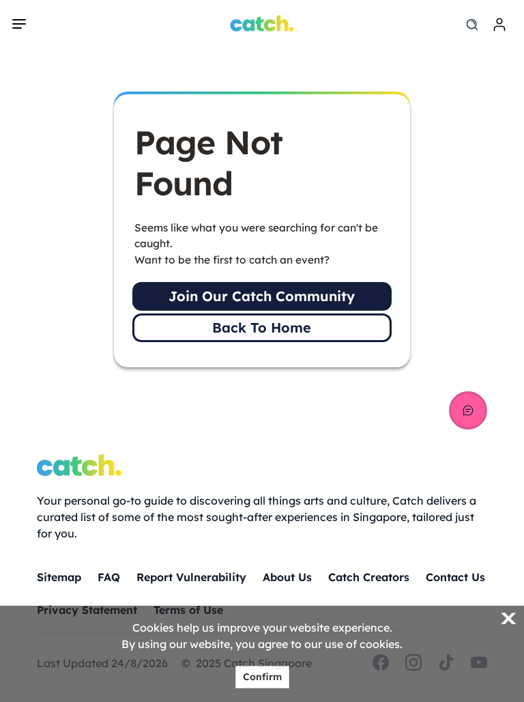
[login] (499, 24)
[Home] (262, 23)
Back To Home (261, 327)
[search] (472, 24)
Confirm (262, 677)
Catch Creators (368, 577)
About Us (287, 577)
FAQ (109, 577)
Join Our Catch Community (262, 296)
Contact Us (455, 577)
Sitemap (59, 577)
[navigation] (19, 24)
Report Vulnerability (191, 577)
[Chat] (468, 410)
